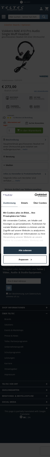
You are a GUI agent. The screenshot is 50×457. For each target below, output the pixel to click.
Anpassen (23, 259)
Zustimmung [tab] (9, 203)
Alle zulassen (25, 250)
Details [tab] (24, 203)
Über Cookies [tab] (40, 203)
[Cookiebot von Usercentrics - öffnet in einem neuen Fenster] (35, 195)
